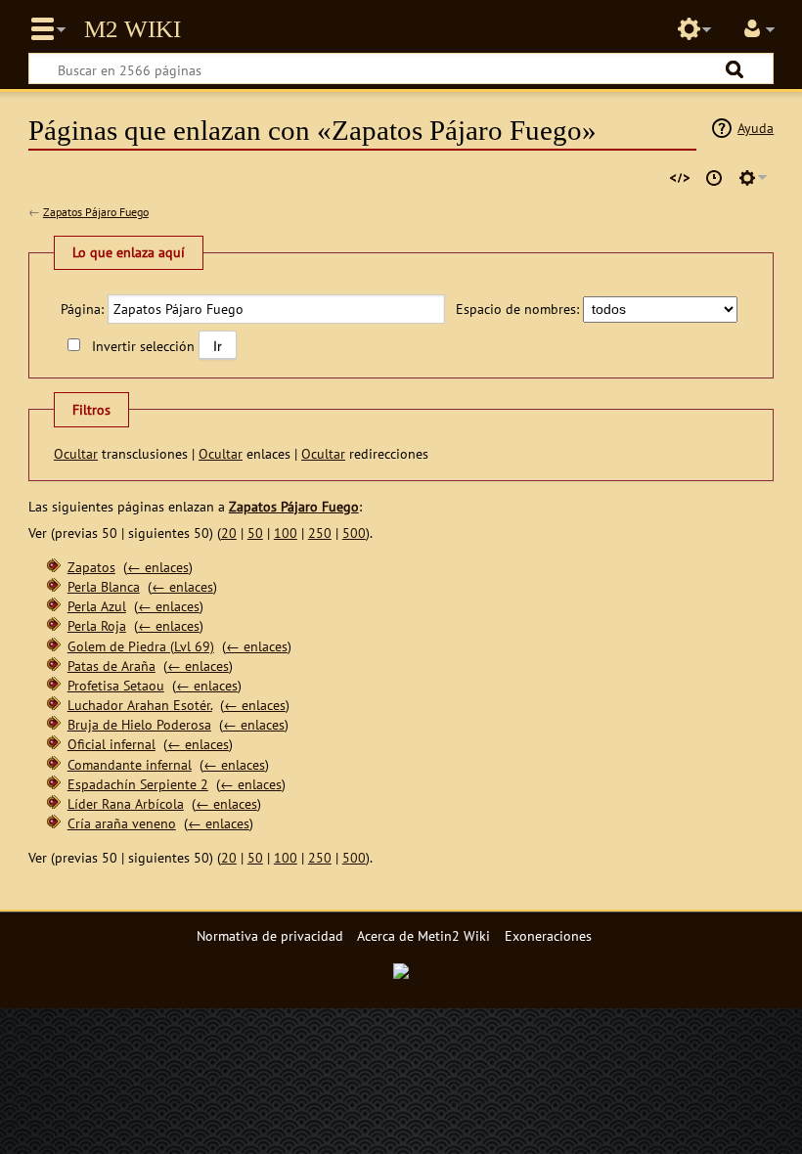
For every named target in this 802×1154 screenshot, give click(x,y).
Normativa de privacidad (270, 935)
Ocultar (76, 453)
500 (354, 532)
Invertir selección (143, 345)
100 (285, 532)
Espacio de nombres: (517, 308)
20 (229, 532)
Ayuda (755, 127)
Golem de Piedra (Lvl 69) (140, 646)
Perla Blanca (103, 586)
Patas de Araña (111, 665)
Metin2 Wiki (132, 29)
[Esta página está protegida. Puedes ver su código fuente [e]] (680, 178)
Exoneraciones (548, 935)
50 (255, 532)
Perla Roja (96, 625)
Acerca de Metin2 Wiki (423, 935)
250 (320, 532)
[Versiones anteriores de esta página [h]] (714, 178)
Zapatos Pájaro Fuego (96, 211)
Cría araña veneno (121, 823)
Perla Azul (96, 606)
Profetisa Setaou (115, 685)
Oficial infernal (111, 743)
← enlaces (158, 566)
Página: (82, 308)
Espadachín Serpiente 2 (137, 784)
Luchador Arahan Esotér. (139, 704)
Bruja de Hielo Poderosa (139, 724)
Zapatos (91, 566)
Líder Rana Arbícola (125, 803)
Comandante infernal (129, 764)
